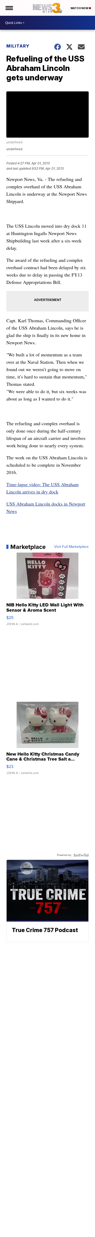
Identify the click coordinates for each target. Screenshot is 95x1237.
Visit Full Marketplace (71, 547)
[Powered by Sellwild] (81, 855)
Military (17, 46)
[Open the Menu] (9, 7)
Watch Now (79, 8)
